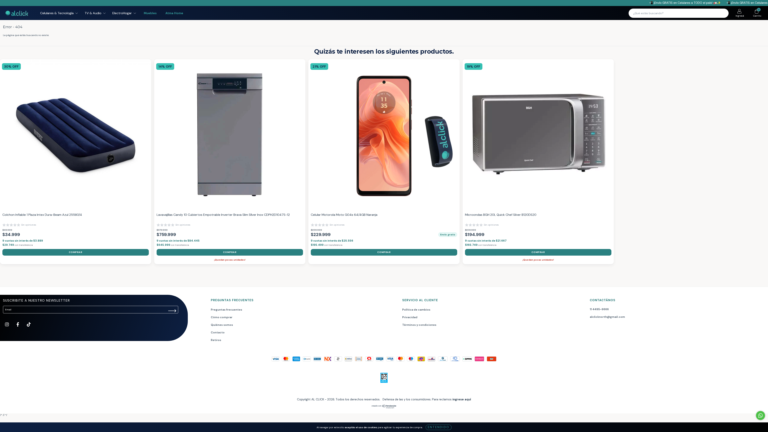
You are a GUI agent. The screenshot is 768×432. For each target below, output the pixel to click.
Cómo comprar (221, 317)
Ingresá (740, 15)
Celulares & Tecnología (57, 13)
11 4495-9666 (599, 309)
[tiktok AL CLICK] (29, 325)
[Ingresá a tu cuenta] (739, 12)
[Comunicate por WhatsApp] (760, 415)
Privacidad (409, 317)
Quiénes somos (222, 325)
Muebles (150, 13)
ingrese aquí (461, 399)
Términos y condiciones (419, 325)
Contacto (218, 332)
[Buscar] (723, 13)
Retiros (216, 340)
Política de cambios (416, 309)
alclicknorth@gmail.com (607, 317)
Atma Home (174, 13)
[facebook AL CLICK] (18, 325)
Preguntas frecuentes (226, 309)
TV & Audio (93, 13)
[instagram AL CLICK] (7, 325)
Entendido (438, 427)
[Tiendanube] (384, 407)
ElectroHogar (122, 13)
